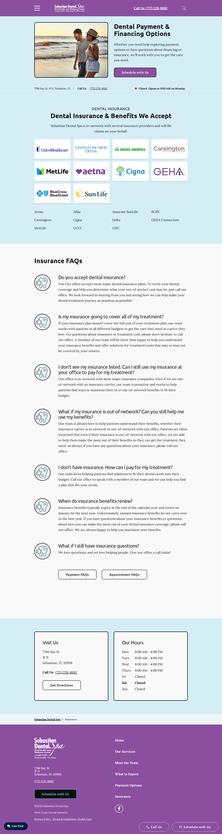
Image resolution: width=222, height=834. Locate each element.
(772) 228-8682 (99, 88)
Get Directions (61, 685)
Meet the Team (126, 763)
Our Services (125, 751)
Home (119, 740)
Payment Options (128, 785)
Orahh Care (85, 819)
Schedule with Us (135, 72)
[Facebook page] (119, 809)
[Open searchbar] (184, 8)
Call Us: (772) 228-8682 (151, 8)
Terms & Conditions (64, 819)
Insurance (123, 796)
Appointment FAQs (124, 574)
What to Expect (126, 774)
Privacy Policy (42, 819)
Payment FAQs (77, 574)
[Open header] (37, 8)
